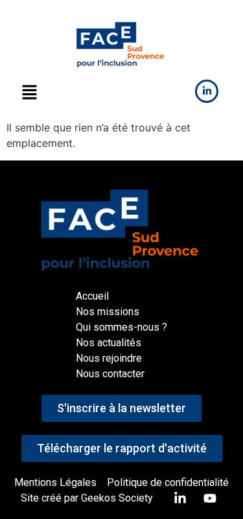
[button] (29, 93)
